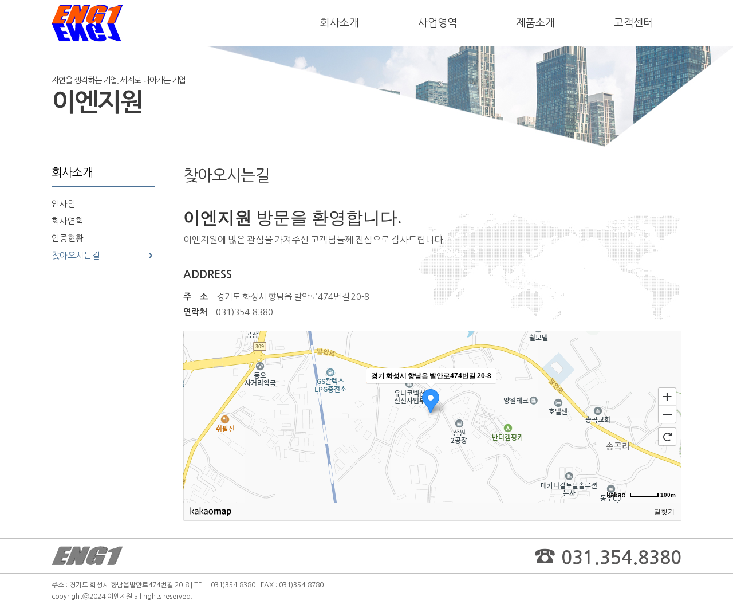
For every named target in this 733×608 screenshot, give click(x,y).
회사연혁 (68, 221)
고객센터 (633, 23)
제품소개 (535, 23)
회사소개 (339, 23)
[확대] (667, 396)
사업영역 (437, 23)
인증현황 (68, 238)
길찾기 (664, 512)
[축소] (667, 415)
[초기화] (667, 436)
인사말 (64, 203)
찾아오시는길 (76, 255)
